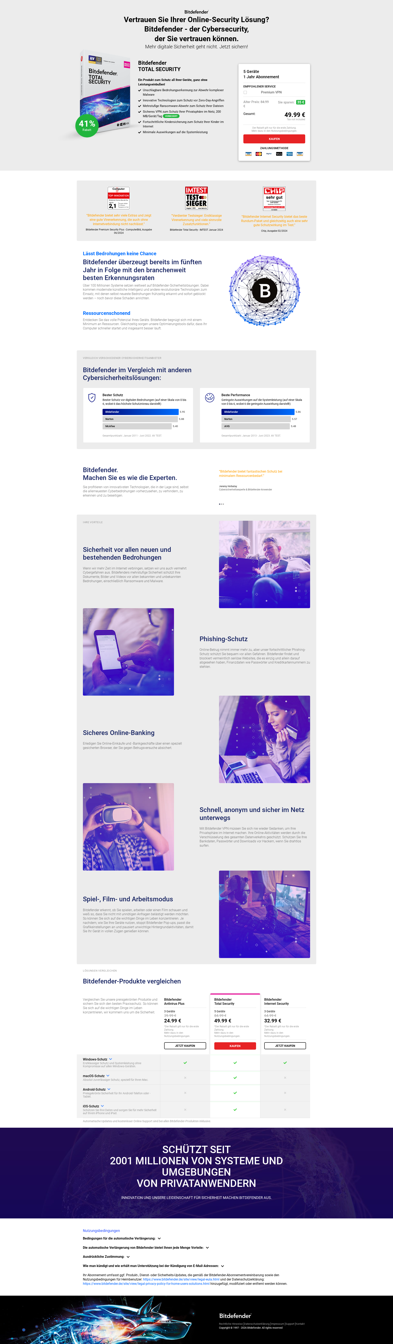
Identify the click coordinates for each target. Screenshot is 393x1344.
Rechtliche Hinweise (231, 1323)
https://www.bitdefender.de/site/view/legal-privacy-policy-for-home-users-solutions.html (146, 1284)
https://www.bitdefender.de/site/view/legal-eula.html (181, 1279)
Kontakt (300, 1323)
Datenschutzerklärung (257, 1323)
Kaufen (274, 139)
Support (289, 1323)
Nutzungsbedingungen (284, 130)
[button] (219, 504)
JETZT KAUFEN (185, 1045)
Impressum (277, 1323)
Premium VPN (271, 92)
